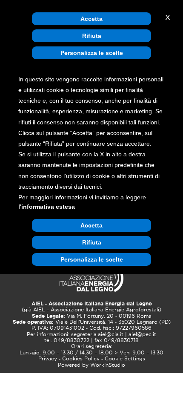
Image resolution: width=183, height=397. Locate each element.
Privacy (47, 358)
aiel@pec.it (142, 334)
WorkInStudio (107, 365)
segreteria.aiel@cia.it (97, 334)
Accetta (91, 18)
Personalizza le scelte (91, 52)
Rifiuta (91, 35)
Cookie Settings (125, 358)
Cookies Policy (81, 358)
